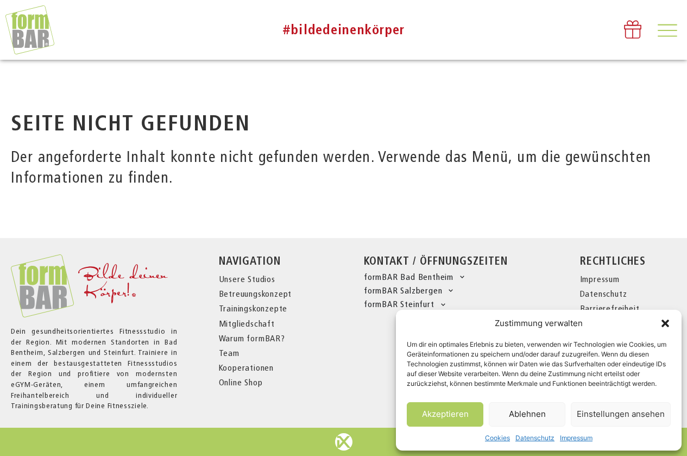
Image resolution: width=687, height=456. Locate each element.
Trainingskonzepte (253, 308)
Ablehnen (527, 414)
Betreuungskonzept (255, 294)
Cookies (497, 438)
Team (229, 353)
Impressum (576, 438)
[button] (665, 323)
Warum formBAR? (252, 338)
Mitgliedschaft (247, 323)
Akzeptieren (445, 414)
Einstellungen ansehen (621, 414)
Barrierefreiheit (610, 308)
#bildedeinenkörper (343, 30)
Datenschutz (534, 438)
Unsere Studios (247, 279)
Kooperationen (246, 368)
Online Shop (241, 382)
